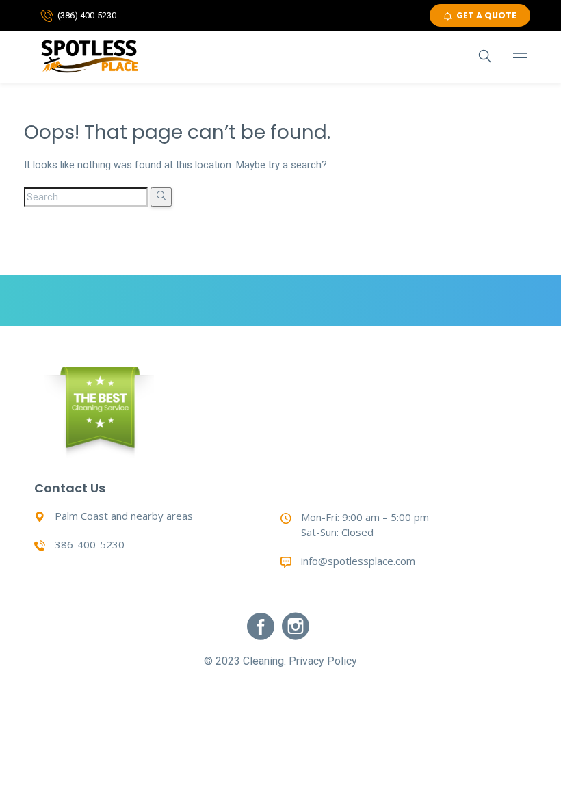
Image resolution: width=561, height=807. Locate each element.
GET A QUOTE (486, 15)
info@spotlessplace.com (358, 561)
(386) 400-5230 (86, 15)
